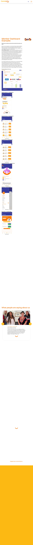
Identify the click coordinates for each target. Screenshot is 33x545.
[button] (2, 324)
